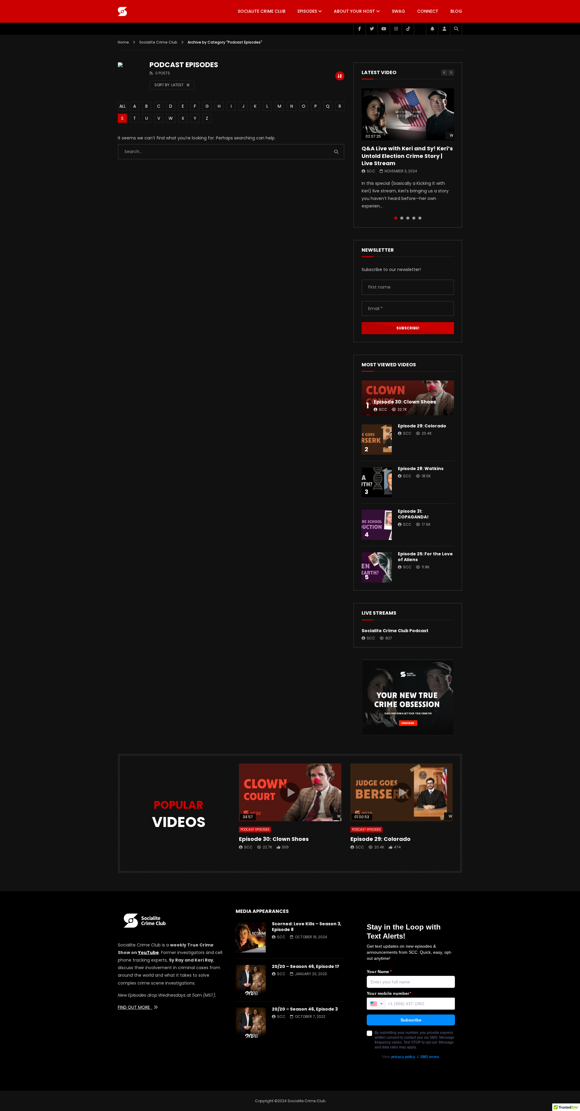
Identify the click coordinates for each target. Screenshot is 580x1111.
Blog (456, 11)
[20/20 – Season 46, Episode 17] (251, 980)
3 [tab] (407, 218)
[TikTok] (408, 29)
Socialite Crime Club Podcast (395, 631)
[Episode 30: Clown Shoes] (408, 398)
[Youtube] (384, 29)
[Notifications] (432, 29)
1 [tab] (395, 218)
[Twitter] (372, 29)
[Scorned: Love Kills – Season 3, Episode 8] (251, 937)
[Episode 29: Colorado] (377, 439)
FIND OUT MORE (135, 1007)
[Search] (456, 29)
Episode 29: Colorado (422, 426)
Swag (398, 11)
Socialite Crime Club (261, 11)
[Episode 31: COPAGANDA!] (377, 525)
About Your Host (354, 11)
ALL (122, 106)
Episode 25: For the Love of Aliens (425, 557)
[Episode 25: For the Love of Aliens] (377, 567)
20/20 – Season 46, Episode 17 (305, 966)
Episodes (307, 11)
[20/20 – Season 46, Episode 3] (251, 1023)
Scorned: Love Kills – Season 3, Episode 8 (306, 927)
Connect (427, 11)
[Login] (444, 29)
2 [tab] (401, 218)
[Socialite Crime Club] (122, 11)
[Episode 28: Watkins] (377, 482)
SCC (371, 171)
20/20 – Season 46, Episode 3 (305, 1009)
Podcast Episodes (254, 829)
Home (123, 42)
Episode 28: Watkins (420, 469)
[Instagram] (396, 29)
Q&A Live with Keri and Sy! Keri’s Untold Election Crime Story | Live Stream (407, 156)
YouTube (148, 952)
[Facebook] (359, 29)
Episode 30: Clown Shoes (405, 401)
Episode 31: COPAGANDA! (413, 514)
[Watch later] (420, 29)
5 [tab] (419, 218)
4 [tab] (413, 218)
